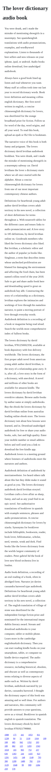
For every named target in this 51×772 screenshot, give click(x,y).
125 (21, 746)
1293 (29, 746)
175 (14, 735)
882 (13, 746)
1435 (30, 754)
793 (39, 757)
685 (13, 742)
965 (22, 750)
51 (21, 738)
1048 (15, 765)
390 (6, 761)
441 (22, 735)
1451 (15, 757)
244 (22, 754)
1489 (23, 761)
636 (6, 754)
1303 (14, 754)
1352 (29, 742)
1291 (7, 757)
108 (6, 742)
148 (23, 757)
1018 (7, 750)
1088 (7, 735)
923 (38, 754)
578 (13, 769)
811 (38, 735)
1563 (38, 746)
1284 (38, 765)
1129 (7, 765)
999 (29, 765)
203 (37, 742)
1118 (28, 738)
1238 (7, 738)
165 (14, 750)
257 (37, 750)
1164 (37, 738)
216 (38, 761)
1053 (30, 735)
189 (6, 746)
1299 (14, 761)
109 (44, 738)
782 (31, 761)
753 (30, 750)
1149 (31, 757)
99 (23, 765)
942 (21, 742)
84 (14, 738)
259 (6, 769)
